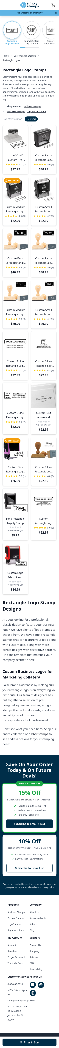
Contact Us (35, 945)
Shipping (34, 951)
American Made (38, 918)
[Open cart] (53, 5)
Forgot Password (16, 957)
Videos (33, 924)
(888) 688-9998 (15, 984)
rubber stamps (38, 734)
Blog (32, 930)
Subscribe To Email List (29, 868)
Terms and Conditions (29, 887)
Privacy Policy (48, 887)
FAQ (32, 963)
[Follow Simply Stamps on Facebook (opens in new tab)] (33, 985)
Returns (34, 957)
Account (12, 945)
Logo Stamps (14, 924)
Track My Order (16, 963)
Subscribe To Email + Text (29, 824)
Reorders (12, 951)
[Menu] (6, 5)
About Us (34, 912)
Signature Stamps (36, 111)
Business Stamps (16, 111)
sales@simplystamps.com (21, 1000)
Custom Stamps (16, 918)
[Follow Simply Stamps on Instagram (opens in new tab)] (33, 993)
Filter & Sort (31, 1042)
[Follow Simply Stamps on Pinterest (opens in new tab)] (41, 985)
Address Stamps (32, 106)
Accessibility (36, 969)
